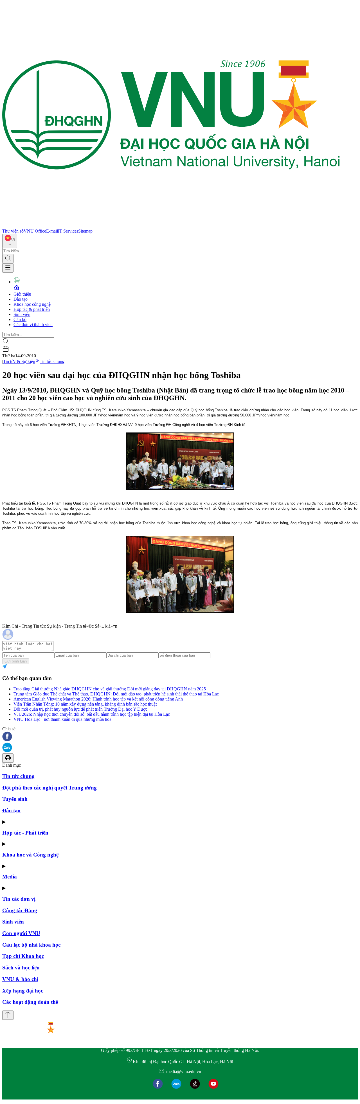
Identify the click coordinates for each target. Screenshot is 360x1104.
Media (9, 877)
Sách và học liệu (21, 968)
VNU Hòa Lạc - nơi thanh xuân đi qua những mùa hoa (62, 719)
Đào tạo (21, 299)
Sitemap (85, 231)
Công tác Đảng (19, 910)
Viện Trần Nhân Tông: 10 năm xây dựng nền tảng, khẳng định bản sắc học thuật (85, 704)
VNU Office (35, 231)
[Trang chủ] (171, 226)
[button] (180, 736)
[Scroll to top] (8, 1015)
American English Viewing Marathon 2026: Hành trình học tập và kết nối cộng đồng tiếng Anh (98, 699)
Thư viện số (13, 231)
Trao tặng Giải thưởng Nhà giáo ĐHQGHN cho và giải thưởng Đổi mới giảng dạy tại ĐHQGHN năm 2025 (110, 688)
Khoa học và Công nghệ (30, 855)
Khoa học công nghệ (32, 304)
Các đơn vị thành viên (33, 324)
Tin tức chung (52, 361)
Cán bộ (20, 319)
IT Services (68, 231)
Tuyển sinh (15, 799)
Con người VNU (21, 933)
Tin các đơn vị (18, 899)
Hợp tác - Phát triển (25, 833)
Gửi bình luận (15, 661)
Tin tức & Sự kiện (19, 361)
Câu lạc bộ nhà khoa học (31, 945)
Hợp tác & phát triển (32, 309)
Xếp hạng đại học (22, 991)
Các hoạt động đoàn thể (30, 1002)
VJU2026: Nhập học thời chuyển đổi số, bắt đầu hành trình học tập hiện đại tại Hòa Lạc (92, 714)
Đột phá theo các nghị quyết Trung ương (49, 788)
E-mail (52, 231)
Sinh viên (22, 314)
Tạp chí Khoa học (23, 956)
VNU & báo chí (20, 979)
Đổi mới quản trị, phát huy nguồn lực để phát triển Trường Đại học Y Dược (80, 709)
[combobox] (9, 241)
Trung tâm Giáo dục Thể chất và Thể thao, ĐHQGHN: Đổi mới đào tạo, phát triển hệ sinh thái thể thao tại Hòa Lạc (116, 694)
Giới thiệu (22, 294)
